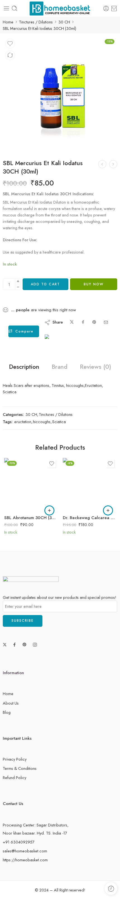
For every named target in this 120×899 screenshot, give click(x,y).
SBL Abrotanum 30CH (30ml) (30, 518)
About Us (11, 703)
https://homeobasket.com (25, 860)
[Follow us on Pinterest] (24, 644)
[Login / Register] (106, 8)
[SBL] (64, 342)
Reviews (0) (95, 367)
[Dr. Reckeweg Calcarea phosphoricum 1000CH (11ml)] (89, 484)
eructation (22, 422)
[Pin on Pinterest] (94, 322)
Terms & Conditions (20, 768)
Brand (60, 367)
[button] (49, 510)
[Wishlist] (10, 43)
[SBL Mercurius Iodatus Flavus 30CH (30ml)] (113, 164)
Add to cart (45, 284)
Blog (7, 712)
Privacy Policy (15, 759)
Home (8, 22)
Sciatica (59, 422)
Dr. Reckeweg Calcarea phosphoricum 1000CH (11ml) (89, 518)
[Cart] (114, 8)
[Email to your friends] (106, 322)
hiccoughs (42, 422)
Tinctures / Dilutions (36, 22)
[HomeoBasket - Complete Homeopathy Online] (60, 8)
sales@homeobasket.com (25, 851)
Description (24, 367)
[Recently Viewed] (111, 888)
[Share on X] (72, 322)
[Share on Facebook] (83, 322)
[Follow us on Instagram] (34, 644)
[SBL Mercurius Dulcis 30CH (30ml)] (102, 164)
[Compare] (10, 55)
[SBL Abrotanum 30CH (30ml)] (30, 484)
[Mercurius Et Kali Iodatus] (60, 93)
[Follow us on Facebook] (14, 644)
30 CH (64, 22)
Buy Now (94, 284)
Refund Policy (14, 777)
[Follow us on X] (5, 645)
